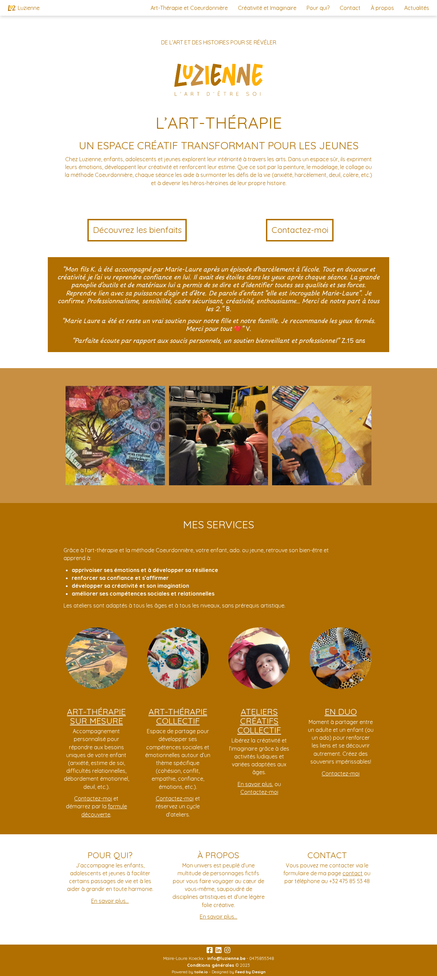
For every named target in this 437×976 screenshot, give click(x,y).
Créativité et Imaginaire (267, 7)
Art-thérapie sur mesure (96, 716)
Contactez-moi (299, 229)
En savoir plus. (255, 784)
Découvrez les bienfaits (137, 229)
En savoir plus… (110, 900)
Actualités (416, 7)
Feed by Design (250, 971)
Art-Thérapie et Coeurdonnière (189, 7)
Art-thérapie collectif (178, 716)
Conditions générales (210, 965)
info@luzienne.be (226, 958)
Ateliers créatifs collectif (259, 721)
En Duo (341, 711)
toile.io (201, 971)
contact (352, 873)
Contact (350, 7)
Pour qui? (318, 7)
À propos (382, 7)
